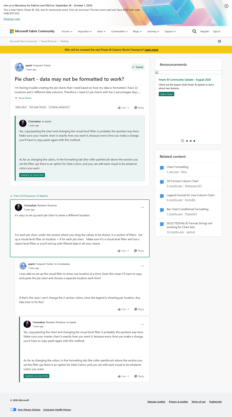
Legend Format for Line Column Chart (190, 195)
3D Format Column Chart (182, 181)
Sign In (216, 31)
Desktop (65, 41)
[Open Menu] (219, 41)
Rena (184, 171)
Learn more (151, 49)
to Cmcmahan (62, 264)
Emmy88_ (190, 199)
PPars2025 (191, 214)
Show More (24, 98)
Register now (12, 19)
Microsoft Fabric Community (23, 41)
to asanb (46, 121)
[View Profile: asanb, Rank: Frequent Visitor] (19, 67)
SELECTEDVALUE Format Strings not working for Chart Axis (189, 225)
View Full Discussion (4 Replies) (31, 195)
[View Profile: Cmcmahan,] (22, 123)
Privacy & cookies (178, 401)
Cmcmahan (34, 121)
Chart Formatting (177, 167)
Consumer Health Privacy (57, 409)
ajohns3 (191, 231)
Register (204, 31)
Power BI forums (49, 41)
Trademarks (215, 401)
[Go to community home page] (32, 31)
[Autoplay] (182, 141)
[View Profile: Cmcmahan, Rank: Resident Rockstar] (18, 207)
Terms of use (199, 401)
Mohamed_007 (193, 185)
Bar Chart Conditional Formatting (187, 209)
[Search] (194, 31)
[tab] (187, 141)
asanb (29, 65)
